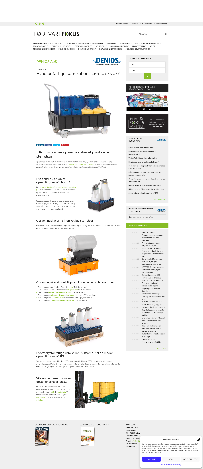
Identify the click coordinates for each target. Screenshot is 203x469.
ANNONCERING (147, 24)
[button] (198, 439)
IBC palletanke (72, 290)
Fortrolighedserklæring (173, 464)
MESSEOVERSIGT (122, 24)
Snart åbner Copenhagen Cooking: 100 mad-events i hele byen (153, 296)
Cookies (162, 464)
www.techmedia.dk (133, 436)
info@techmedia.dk (139, 441)
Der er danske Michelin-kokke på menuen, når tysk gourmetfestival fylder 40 (152, 261)
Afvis (170, 459)
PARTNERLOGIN (161, 24)
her (58, 389)
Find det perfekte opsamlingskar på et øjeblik (145, 185)
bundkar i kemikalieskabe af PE (59, 292)
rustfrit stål (62, 392)
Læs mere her (157, 127)
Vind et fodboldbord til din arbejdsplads (143, 158)
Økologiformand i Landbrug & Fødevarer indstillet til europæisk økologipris (152, 283)
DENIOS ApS (46, 62)
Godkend (151, 459)
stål (52, 392)
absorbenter (40, 397)
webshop (39, 400)
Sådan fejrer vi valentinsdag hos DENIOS (143, 193)
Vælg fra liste (190, 459)
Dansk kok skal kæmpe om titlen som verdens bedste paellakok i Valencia (151, 328)
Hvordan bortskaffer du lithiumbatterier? (144, 162)
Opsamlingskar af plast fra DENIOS (80, 164)
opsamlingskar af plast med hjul (62, 300)
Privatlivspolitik (131, 444)
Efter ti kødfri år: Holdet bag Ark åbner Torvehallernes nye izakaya (153, 320)
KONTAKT (135, 24)
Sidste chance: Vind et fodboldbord (141, 148)
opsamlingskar (58, 298)
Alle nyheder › (161, 348)
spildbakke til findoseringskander (63, 295)
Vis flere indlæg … (160, 199)
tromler (70, 287)
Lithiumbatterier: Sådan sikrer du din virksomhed (146, 189)
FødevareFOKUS (57, 34)
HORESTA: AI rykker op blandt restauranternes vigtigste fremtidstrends (153, 270)
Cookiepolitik (131, 446)
